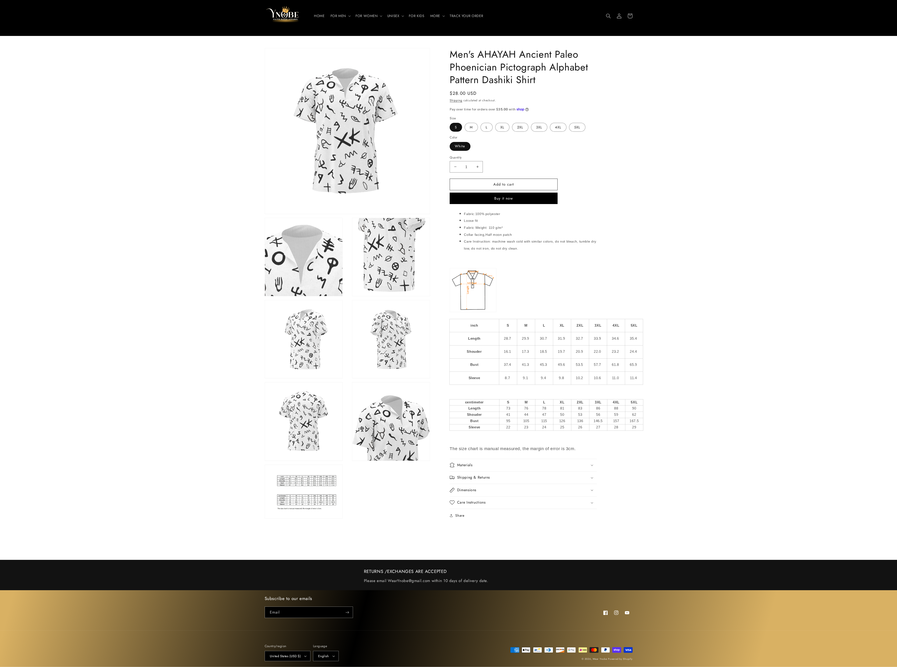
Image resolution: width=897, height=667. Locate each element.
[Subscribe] (347, 612)
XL (502, 127)
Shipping (456, 100)
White (460, 146)
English (323, 656)
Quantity (456, 157)
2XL (520, 127)
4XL (558, 127)
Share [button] (459, 515)
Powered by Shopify (620, 659)
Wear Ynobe (600, 659)
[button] (339, 16)
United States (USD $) (285, 656)
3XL (539, 127)
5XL (577, 127)
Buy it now (503, 198)
